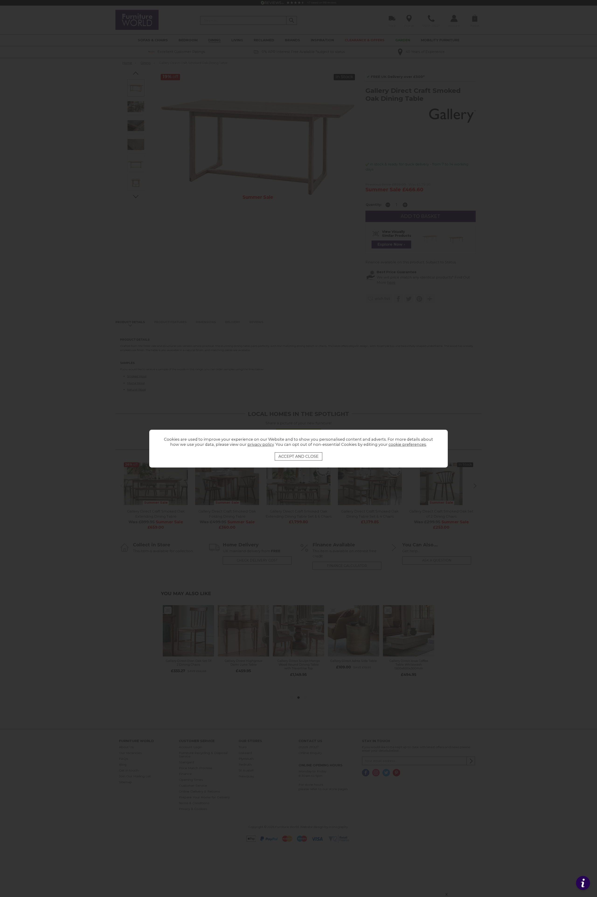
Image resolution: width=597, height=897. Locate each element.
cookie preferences (407, 444)
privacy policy (260, 444)
